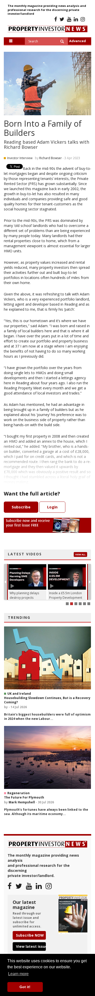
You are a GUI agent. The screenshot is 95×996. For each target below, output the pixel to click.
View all (80, 554)
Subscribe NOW (30, 935)
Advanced (77, 41)
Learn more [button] (18, 974)
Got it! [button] (25, 987)
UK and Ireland (19, 693)
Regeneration (18, 793)
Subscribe (21, 506)
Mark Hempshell (22, 802)
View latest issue (31, 946)
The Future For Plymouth (24, 797)
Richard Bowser (50, 158)
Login (52, 506)
